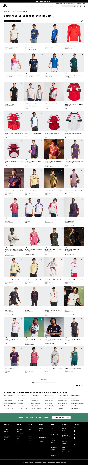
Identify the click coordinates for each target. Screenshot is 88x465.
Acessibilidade (63, 462)
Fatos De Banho (21, 398)
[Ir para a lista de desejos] (80, 6)
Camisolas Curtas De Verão (10, 403)
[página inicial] (5, 5)
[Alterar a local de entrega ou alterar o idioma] (84, 4)
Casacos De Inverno (62, 400)
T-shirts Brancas (35, 395)
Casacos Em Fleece (75, 395)
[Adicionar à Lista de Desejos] (22, 25)
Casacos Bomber (8, 405)
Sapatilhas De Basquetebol (77, 403)
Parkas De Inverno (8, 395)
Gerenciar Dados (35, 462)
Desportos (49, 6)
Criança (38, 6)
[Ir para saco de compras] (83, 6)
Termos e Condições (56, 462)
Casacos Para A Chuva (36, 408)
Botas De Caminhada (62, 403)
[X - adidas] (79, 434)
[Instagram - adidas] (79, 431)
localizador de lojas (59, 3)
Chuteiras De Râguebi (63, 395)
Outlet (55, 6)
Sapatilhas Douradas (35, 403)
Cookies (40, 462)
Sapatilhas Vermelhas (49, 405)
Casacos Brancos (75, 400)
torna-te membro (79, 3)
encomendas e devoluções (70, 3)
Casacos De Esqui (49, 400)
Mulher (32, 6)
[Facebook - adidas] (79, 427)
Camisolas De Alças (8, 408)
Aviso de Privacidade (47, 462)
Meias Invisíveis (34, 405)
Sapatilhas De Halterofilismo (74, 398)
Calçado (43, 6)
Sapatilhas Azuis (34, 400)
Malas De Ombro (48, 408)
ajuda (64, 3)
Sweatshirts (20, 403)
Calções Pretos (74, 405)
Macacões (6, 398)
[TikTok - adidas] (79, 441)
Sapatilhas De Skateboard (64, 398)
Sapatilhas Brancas (49, 395)
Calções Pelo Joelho (22, 408)
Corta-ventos (20, 405)
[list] (37, 21)
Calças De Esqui (48, 403)
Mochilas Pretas (61, 405)
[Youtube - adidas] (79, 445)
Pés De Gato (60, 408)
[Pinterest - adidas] (79, 438)
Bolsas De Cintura (8, 400)
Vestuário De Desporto (50, 398)
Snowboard (20, 400)
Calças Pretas (34, 398)
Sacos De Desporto (22, 395)
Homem (27, 6)
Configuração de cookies (27, 462)
